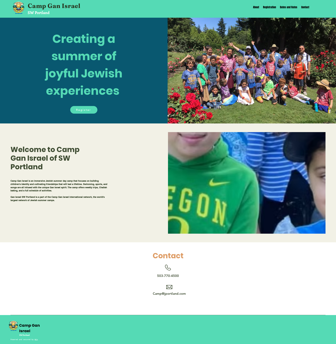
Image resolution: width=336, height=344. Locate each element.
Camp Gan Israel (55, 6)
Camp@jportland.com (169, 294)
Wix (36, 339)
